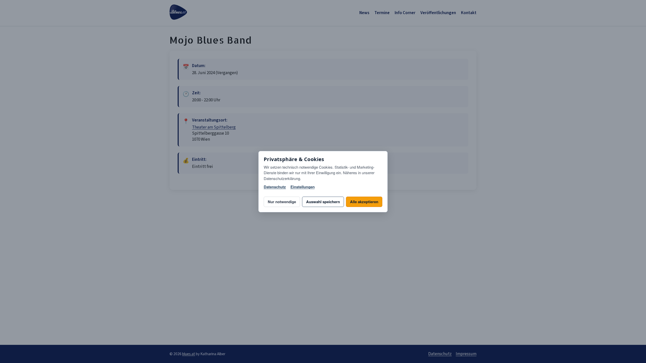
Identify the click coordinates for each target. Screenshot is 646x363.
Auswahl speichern (323, 201)
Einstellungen (302, 187)
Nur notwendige (282, 201)
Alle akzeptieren (364, 201)
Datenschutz (275, 187)
